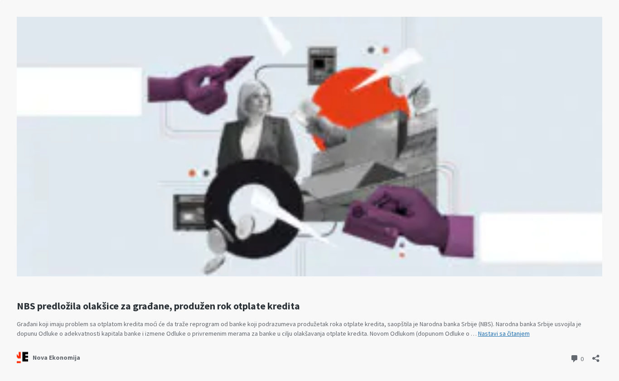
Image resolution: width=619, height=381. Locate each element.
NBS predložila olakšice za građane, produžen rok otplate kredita (158, 305)
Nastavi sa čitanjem (504, 333)
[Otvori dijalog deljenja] (596, 355)
